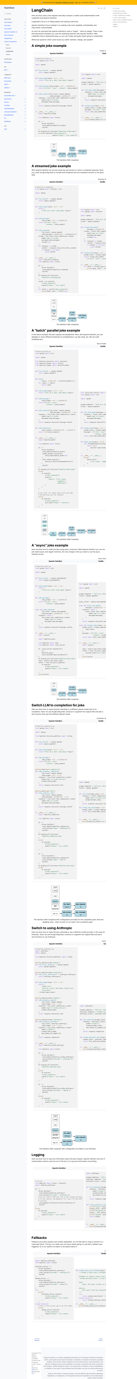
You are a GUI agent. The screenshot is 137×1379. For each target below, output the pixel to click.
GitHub (6, 88)
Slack (6, 84)
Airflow (8, 54)
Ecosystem (7, 81)
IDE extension (8, 35)
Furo (33, 1373)
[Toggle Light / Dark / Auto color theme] (104, 8)
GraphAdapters (9, 108)
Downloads (7, 62)
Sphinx (34, 1369)
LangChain (9, 51)
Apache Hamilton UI (10, 32)
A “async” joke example (119, 17)
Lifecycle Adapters (10, 112)
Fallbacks (115, 26)
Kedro (8, 45)
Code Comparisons (10, 41)
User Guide (7, 29)
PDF (5, 70)
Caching (7, 105)
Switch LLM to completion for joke (122, 20)
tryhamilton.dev (9, 95)
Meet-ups (7, 78)
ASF (5, 129)
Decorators (7, 99)
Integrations (8, 38)
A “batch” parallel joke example (121, 15)
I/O (5, 118)
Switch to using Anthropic (120, 22)
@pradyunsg (35, 1371)
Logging (115, 24)
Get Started (8, 22)
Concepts (7, 25)
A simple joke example (119, 11)
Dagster (8, 48)
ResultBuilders (8, 115)
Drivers (6, 102)
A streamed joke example (120, 13)
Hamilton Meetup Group (65, 2)
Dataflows (7, 121)
